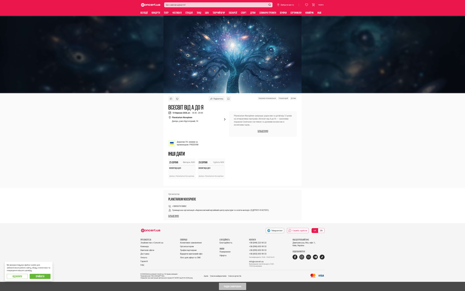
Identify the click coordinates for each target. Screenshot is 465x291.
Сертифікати (296, 12)
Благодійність (226, 242)
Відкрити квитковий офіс (191, 253)
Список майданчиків (218, 276)
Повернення (225, 251)
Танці (199, 12)
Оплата (143, 257)
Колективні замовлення (191, 242)
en (321, 230)
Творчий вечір (219, 12)
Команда (144, 246)
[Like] (171, 98)
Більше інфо (173, 215)
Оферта (223, 255)
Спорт (243, 12)
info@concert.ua (256, 261)
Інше (319, 12)
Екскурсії (233, 12)
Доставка (144, 253)
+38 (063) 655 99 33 (257, 253)
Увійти (321, 5)
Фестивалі (177, 12)
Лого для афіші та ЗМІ (190, 257)
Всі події (144, 12)
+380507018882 (179, 206)
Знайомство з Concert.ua (151, 242)
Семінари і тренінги (267, 12)
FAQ (142, 265)
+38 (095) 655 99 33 (257, 250)
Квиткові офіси (147, 250)
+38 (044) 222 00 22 (257, 242)
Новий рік (309, 12)
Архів (206, 276)
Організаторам (187, 246)
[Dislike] (177, 98)
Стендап (189, 12)
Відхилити (17, 276)
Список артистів (234, 276)
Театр (166, 12)
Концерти (156, 12)
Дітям (253, 12)
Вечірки (283, 12)
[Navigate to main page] (150, 5)
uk (315, 230)
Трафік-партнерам (188, 250)
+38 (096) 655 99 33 (257, 246)
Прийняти (40, 276)
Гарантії (144, 261)
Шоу (207, 12)
